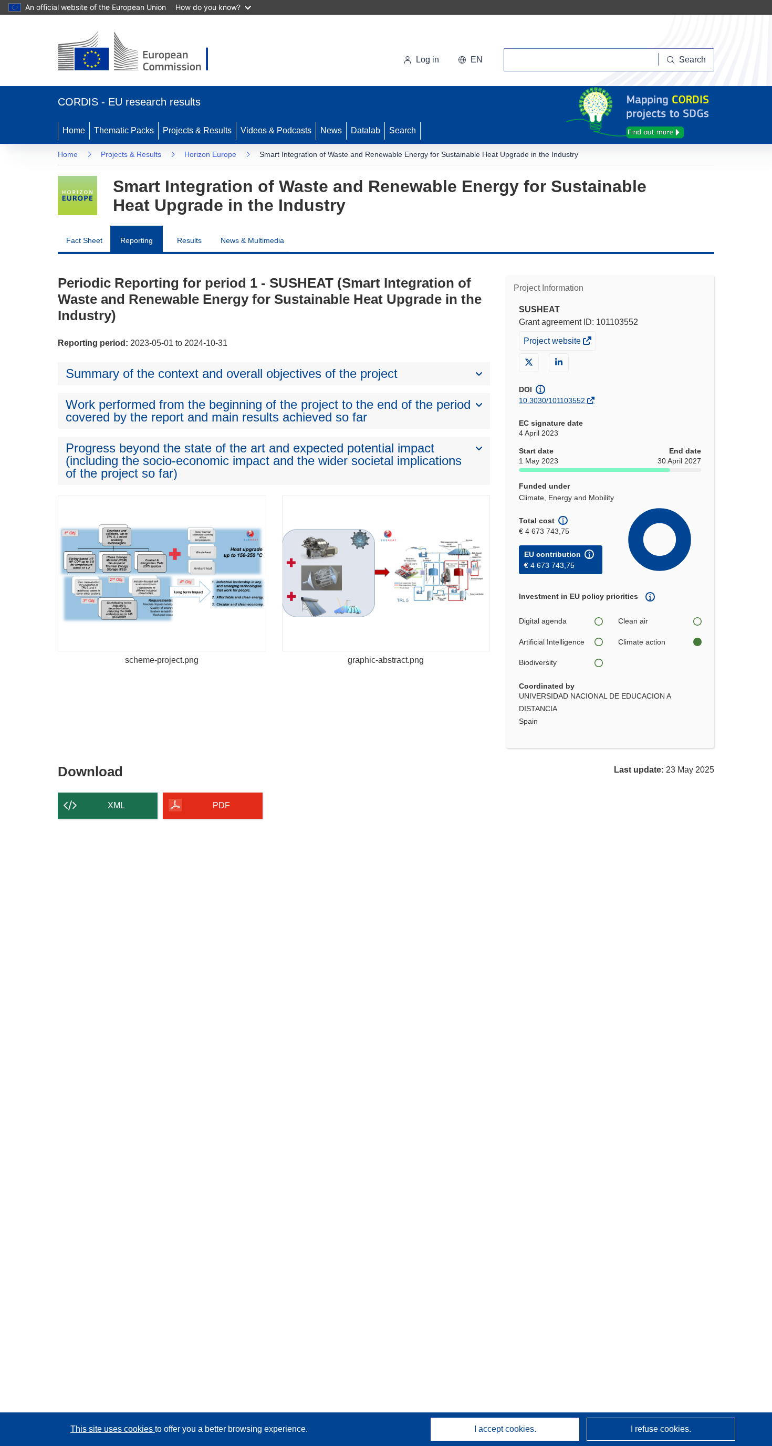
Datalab (365, 130)
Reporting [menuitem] (136, 240)
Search (402, 130)
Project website (553, 343)
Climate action (641, 642)
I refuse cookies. (661, 1428)
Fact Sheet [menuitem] (84, 240)
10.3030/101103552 (552, 400)
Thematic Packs (124, 130)
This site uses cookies (112, 1428)
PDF (221, 805)
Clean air (633, 621)
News (331, 130)
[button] (470, 59)
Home (73, 130)
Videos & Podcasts (276, 130)
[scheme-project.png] (162, 573)
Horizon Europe (210, 154)
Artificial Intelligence (552, 642)
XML (116, 805)
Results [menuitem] (189, 240)
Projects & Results (197, 130)
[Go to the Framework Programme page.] (77, 195)
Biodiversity (538, 662)
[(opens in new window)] (142, 52)
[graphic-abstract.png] (386, 573)
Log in (427, 59)
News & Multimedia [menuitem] (252, 240)
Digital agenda (543, 621)
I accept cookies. (505, 1428)
